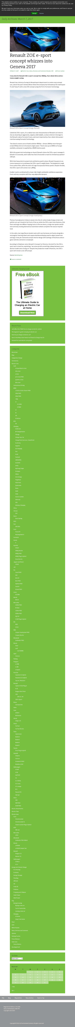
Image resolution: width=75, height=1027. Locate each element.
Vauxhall (16, 753)
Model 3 (17, 737)
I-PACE (17, 564)
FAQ (13, 901)
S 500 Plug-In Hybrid (20, 619)
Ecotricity (18, 443)
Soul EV (17, 586)
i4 (15, 410)
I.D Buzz (17, 861)
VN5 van (17, 830)
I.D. (16, 778)
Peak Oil (16, 886)
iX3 (16, 415)
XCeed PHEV (18, 589)
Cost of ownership (20, 908)
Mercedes (16, 602)
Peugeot (16, 661)
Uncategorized (16, 947)
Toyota (15, 748)
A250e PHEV (18, 605)
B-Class (17, 608)
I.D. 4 (16, 864)
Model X (17, 742)
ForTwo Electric (19, 729)
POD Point (18, 482)
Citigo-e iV (18, 721)
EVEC (15, 521)
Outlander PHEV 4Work (21, 840)
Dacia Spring (18, 518)
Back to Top (40, 998)
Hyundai (16, 545)
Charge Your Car (19, 437)
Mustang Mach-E (19, 534)
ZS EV (16, 627)
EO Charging (18, 448)
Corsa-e (17, 656)
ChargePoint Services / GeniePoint (24, 440)
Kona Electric (18, 559)
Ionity (16, 465)
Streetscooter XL (20, 822)
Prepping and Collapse (20, 892)
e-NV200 (17, 845)
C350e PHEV (18, 610)
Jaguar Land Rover (19, 562)
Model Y (17, 745)
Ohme (17, 474)
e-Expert (17, 669)
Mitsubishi (16, 638)
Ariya (16, 645)
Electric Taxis (15, 811)
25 (52, 980)
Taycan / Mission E (20, 680)
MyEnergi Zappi (19, 468)
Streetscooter (19, 819)
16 (37, 977)
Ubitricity (17, 499)
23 (37, 980)
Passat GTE (18, 792)
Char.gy (17, 434)
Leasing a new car (20, 911)
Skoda (15, 718)
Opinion (14, 933)
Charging (16, 426)
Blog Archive (18, 998)
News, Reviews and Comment (38, 71)
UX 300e (17, 594)
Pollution (16, 889)
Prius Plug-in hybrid (20, 750)
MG (14, 622)
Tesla (15, 731)
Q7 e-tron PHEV (19, 377)
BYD (15, 421)
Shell (16, 491)
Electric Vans (15, 814)
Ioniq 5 (17, 548)
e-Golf (17, 769)
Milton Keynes (15, 927)
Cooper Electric (19, 635)
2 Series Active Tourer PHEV (22, 390)
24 (44, 980)
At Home (17, 916)
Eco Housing (17, 869)
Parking (16, 659)
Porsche (16, 672)
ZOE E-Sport (18, 699)
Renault (48, 71)
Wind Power (17, 898)
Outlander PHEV (19, 640)
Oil (14, 884)
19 (59, 977)
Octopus (17, 471)
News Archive (29, 998)
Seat (15, 710)
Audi (15, 366)
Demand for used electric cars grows (22, 340)
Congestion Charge (17, 358)
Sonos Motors (17, 944)
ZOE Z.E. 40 (20, 696)
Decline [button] (41, 13)
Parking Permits (16, 936)
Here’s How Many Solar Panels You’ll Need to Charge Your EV (28, 337)
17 (44, 977)
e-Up (16, 772)
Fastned (17, 457)
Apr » (13, 990)
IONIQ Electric (19, 550)
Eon (16, 451)
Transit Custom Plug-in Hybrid (23, 824)
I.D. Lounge (18, 786)
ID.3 (16, 789)
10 (44, 974)
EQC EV (17, 616)
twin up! (17, 795)
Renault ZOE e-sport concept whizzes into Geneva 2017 (31, 61)
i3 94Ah (19, 407)
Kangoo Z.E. (18, 853)
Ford (15, 529)
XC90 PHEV (18, 806)
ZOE (52, 71)
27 (15, 982)
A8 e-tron (17, 371)
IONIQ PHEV (18, 553)
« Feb (13, 986)
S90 (16, 800)
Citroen (16, 511)
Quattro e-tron (19, 379)
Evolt (16, 454)
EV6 (16, 575)
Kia (14, 570)
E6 (16, 423)
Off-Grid (16, 881)
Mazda (15, 597)
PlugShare (18, 480)
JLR (14, 567)
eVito (16, 835)
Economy (16, 872)
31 (44, 982)
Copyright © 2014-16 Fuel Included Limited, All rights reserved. (27, 1023)
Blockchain (15, 352)
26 (59, 980)
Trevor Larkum (60, 71)
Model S (17, 739)
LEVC (15, 827)
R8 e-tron (17, 382)
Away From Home (20, 919)
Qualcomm (18, 485)
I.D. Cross (17, 783)
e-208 (16, 667)
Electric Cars (25, 71)
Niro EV (17, 578)
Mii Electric (18, 715)
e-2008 (17, 664)
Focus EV (17, 531)
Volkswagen (17, 767)
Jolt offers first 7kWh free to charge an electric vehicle (27, 329)
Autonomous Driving (19, 385)
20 (15, 980)
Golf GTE (17, 775)
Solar (16, 494)
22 (30, 980)
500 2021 (17, 526)
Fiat (15, 524)
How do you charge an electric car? (21, 335)
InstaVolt (17, 463)
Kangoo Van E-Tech (20, 691)
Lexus (15, 592)
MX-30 (17, 600)
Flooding (16, 878)
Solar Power (17, 895)
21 (22, 980)
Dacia (15, 516)
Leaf (16, 648)
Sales (15, 707)
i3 (15, 402)
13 (15, 977)
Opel (15, 653)
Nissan (15, 643)
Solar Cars (14, 942)
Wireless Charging (20, 505)
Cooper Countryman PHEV (22, 632)
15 (30, 977)
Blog (13, 355)
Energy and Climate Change (19, 867)
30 (37, 982)
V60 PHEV (17, 803)
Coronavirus (15, 361)
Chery (15, 508)
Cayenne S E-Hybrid (20, 675)
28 (22, 982)
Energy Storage (18, 875)
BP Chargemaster (20, 431)
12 (59, 974)
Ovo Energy (18, 477)
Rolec (16, 488)
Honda (15, 540)
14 (22, 977)
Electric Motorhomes (17, 808)
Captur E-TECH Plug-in (21, 686)
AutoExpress (18, 255)
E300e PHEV (18, 613)
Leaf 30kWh (20, 651)
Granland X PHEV (19, 761)
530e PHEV (18, 396)
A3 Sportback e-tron (20, 368)
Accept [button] (34, 13)
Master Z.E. (18, 856)
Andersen (18, 429)
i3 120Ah (19, 404)
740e (16, 399)
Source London (19, 497)
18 (52, 977)
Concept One (19, 704)
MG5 (16, 624)
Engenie (17, 446)
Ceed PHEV (18, 572)
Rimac (15, 702)
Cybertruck (18, 734)
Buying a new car (20, 905)
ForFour (17, 726)
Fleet (13, 922)
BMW (15, 388)
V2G (16, 502)
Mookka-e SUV (19, 764)
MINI (15, 630)
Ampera (17, 756)
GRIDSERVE (18, 460)
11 (52, 974)
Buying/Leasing (18, 903)
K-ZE (16, 688)
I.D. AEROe (18, 781)
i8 (15, 413)
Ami (16, 513)
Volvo (15, 798)
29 (30, 982)
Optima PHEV (18, 583)
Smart (15, 723)
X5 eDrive (17, 418)
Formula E (16, 537)
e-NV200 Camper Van (21, 848)
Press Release (16, 939)
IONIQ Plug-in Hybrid (20, 556)
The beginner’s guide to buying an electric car (24, 332)
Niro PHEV (18, 581)
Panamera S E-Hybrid (21, 678)
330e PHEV (18, 393)
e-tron (17, 374)
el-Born (17, 712)
